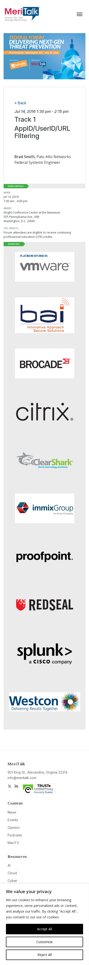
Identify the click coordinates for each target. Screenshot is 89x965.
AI (9, 865)
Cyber (12, 881)
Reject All (44, 954)
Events (13, 820)
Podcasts (15, 835)
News (12, 812)
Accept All (44, 929)
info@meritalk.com (22, 778)
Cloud (12, 873)
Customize (44, 942)
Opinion (14, 827)
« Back (20, 102)
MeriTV (13, 843)
